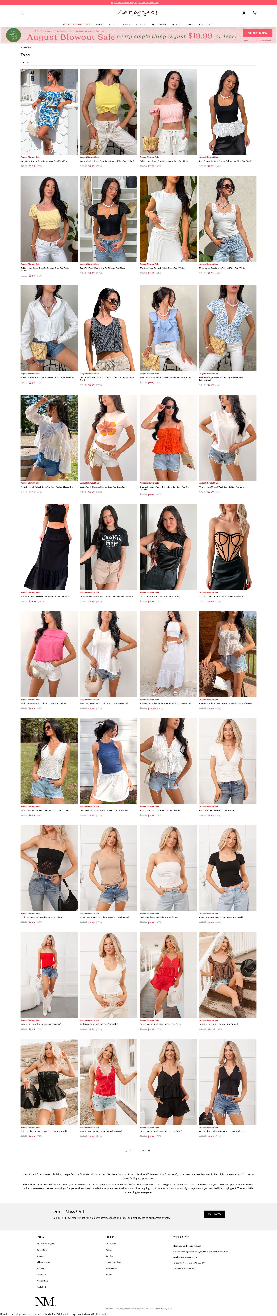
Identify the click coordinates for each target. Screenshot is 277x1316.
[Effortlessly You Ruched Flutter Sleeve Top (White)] (168, 219)
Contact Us (41, 1274)
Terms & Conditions (114, 1262)
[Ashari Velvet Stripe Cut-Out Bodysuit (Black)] (168, 547)
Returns (109, 1250)
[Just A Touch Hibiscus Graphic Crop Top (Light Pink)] (108, 438)
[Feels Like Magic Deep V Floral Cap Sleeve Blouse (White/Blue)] (227, 328)
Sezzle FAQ (41, 1287)
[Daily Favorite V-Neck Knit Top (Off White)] (108, 975)
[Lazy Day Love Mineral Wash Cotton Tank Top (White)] (108, 654)
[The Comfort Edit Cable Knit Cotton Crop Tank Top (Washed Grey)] (108, 328)
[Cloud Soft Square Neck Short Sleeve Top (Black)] (227, 868)
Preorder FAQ (42, 1281)
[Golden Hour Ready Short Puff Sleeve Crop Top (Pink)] (168, 112)
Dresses (112, 24)
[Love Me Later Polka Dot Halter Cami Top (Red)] (108, 1082)
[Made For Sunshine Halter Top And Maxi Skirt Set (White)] (168, 654)
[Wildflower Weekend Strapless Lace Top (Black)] (49, 868)
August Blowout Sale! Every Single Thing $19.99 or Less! (135, 2)
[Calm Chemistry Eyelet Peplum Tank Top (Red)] (168, 975)
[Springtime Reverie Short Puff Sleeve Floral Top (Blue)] (49, 112)
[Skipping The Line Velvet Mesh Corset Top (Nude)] (227, 547)
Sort (23, 62)
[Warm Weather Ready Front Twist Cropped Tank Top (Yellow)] (108, 112)
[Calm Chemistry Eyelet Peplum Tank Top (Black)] (168, 1082)
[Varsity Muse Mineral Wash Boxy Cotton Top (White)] (227, 438)
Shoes (190, 24)
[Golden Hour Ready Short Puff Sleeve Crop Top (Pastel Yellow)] (49, 219)
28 (143, 1150)
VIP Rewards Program (46, 1243)
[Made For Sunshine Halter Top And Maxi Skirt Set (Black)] (49, 547)
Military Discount (44, 1262)
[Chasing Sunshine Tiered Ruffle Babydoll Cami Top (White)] (227, 654)
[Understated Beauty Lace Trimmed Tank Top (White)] (227, 219)
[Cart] (253, 13)
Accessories (206, 24)
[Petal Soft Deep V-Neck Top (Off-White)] (227, 761)
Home (23, 47)
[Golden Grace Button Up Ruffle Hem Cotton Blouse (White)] (49, 328)
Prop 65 (109, 1274)
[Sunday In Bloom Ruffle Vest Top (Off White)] (168, 761)
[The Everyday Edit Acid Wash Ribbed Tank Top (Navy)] (108, 761)
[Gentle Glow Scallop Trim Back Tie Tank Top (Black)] (227, 1082)
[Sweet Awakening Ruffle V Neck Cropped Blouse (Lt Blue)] (168, 328)
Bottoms (141, 24)
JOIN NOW (214, 1214)
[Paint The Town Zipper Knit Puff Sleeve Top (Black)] (108, 219)
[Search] (22, 13)
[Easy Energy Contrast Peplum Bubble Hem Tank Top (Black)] (227, 112)
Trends (176, 24)
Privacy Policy (111, 1268)
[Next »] (149, 1150)
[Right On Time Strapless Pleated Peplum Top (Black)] (49, 1082)
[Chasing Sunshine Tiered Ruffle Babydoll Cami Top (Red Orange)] (168, 438)
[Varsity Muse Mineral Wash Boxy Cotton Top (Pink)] (49, 654)
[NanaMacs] (138, 13)
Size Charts (110, 1256)
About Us (41, 1268)
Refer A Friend (43, 1250)
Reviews (40, 1256)
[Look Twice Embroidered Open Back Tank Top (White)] (49, 761)
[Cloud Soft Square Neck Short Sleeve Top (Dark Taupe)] (108, 868)
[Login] (245, 13)
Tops (99, 24)
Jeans (126, 24)
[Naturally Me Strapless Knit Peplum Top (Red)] (49, 975)
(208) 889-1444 (199, 1263)
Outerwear (159, 24)
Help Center (111, 1243)
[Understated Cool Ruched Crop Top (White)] (168, 868)
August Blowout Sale (76, 24)
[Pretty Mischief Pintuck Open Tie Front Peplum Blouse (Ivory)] (49, 438)
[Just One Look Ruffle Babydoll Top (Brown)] (227, 975)
